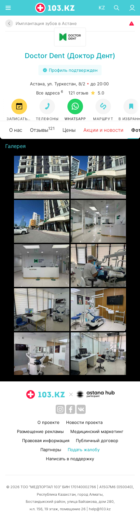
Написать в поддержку (70, 458)
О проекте (48, 422)
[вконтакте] (81, 409)
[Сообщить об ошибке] (131, 23)
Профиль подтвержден (73, 70)
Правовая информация (45, 440)
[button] (75, 110)
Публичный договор (97, 440)
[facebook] (70, 409)
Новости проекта (84, 422)
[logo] (55, 8)
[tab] (15, 130)
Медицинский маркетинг (96, 431)
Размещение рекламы (40, 431)
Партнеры (50, 449)
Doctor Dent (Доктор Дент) (70, 56)
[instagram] (60, 409)
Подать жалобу (84, 449)
